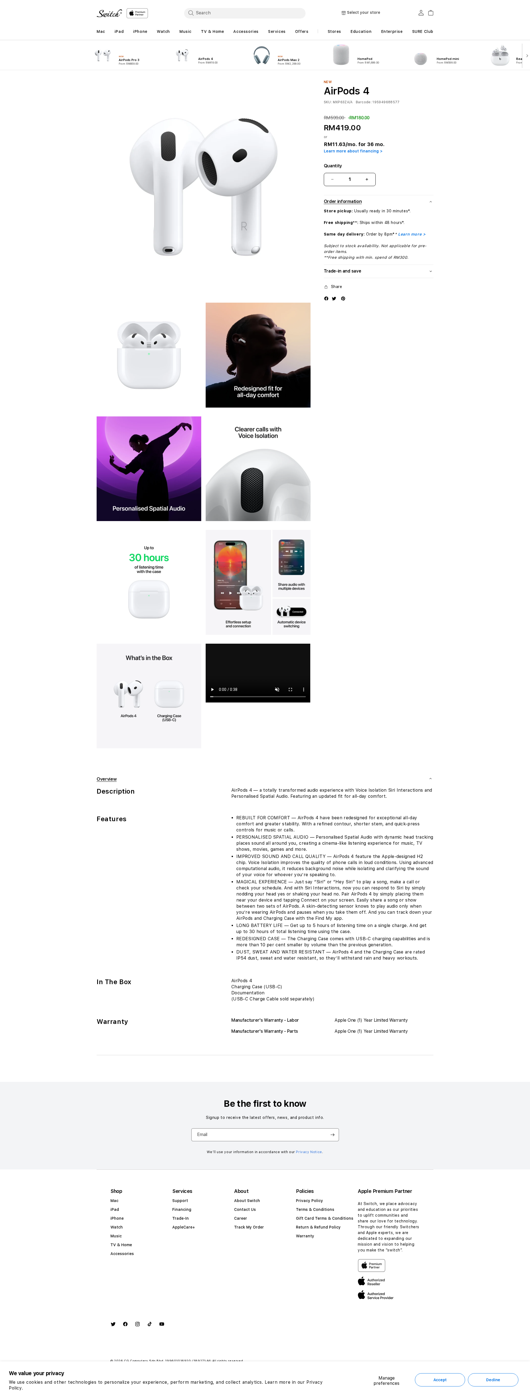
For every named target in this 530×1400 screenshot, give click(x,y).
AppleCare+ (183, 1227)
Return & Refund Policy (318, 1227)
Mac (114, 1200)
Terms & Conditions (315, 1209)
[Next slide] (526, 55)
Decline (493, 1380)
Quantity (333, 165)
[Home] (109, 13)
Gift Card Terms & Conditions (324, 1218)
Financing (181, 1209)
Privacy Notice (309, 1152)
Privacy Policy (309, 1200)
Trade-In (180, 1218)
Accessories (122, 1253)
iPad (114, 1209)
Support (180, 1200)
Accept (440, 1380)
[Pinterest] (343, 298)
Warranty (305, 1236)
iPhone (117, 1218)
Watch (116, 1227)
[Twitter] (334, 298)
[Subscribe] (333, 1134)
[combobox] (245, 13)
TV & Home (121, 1245)
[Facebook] (326, 298)
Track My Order (249, 1227)
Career (240, 1218)
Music (116, 1236)
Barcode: (364, 102)
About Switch (247, 1200)
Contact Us (245, 1209)
